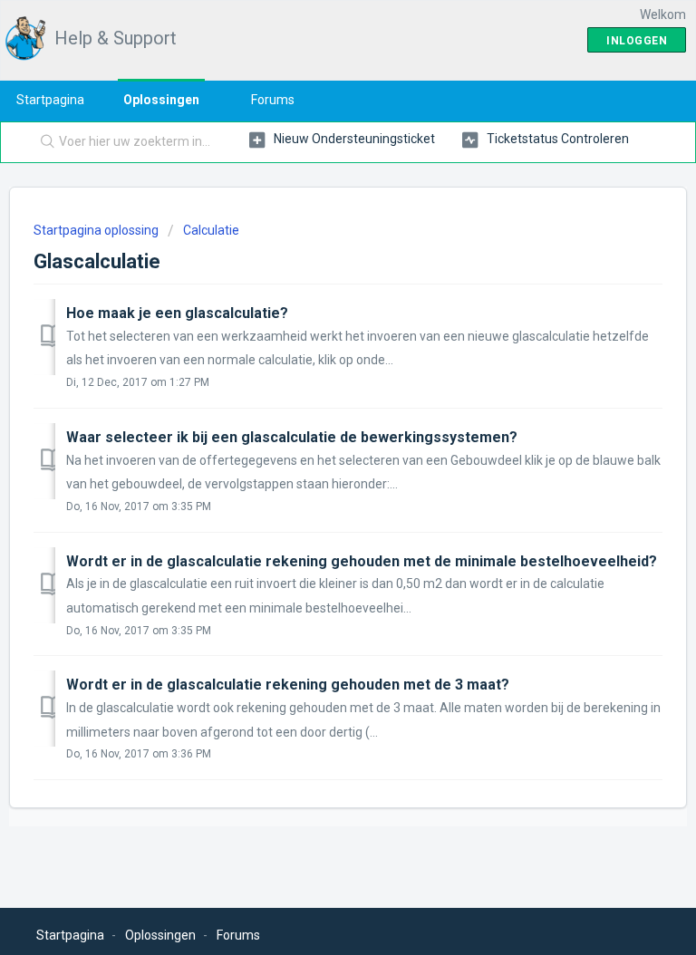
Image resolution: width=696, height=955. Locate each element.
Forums (273, 99)
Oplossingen (161, 99)
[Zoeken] (43, 142)
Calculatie (211, 230)
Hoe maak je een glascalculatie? (177, 313)
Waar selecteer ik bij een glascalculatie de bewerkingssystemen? (291, 437)
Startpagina (50, 99)
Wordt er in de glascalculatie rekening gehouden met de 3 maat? (287, 684)
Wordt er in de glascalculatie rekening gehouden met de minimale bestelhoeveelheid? (361, 561)
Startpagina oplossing (97, 230)
